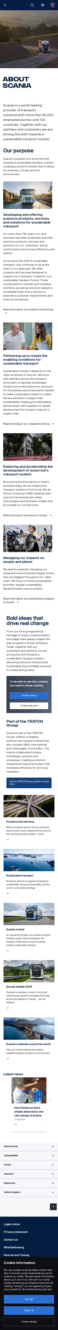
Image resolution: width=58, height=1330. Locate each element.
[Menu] (5, 5)
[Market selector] (43, 5)
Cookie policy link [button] (28, 705)
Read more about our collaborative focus (26, 423)
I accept (29, 1299)
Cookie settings (29, 1321)
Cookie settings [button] (29, 695)
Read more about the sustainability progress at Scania (28, 600)
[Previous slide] (8, 1099)
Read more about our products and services (28, 309)
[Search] (32, 5)
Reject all (29, 1310)
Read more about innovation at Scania (25, 515)
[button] (29, 1146)
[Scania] (53, 5)
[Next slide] (50, 1099)
